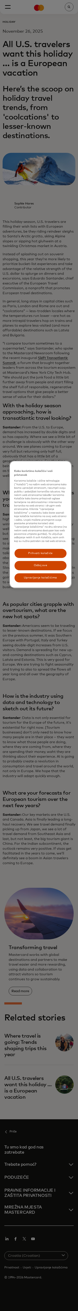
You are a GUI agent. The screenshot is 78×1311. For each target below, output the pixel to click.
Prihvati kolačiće (40, 553)
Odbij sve (40, 565)
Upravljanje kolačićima (40, 577)
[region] (40, 524)
